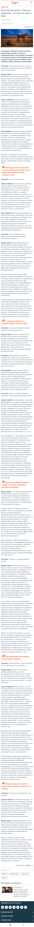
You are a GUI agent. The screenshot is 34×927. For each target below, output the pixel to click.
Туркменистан (18, 887)
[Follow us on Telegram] (14, 907)
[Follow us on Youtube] (2, 907)
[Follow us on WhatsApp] (17, 907)
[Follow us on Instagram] (6, 907)
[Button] (29, 27)
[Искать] (23, 925)
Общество (4, 7)
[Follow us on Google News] (21, 907)
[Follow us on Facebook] (10, 907)
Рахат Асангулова (6, 20)
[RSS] (25, 907)
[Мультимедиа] (10, 925)
